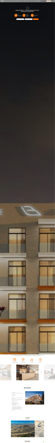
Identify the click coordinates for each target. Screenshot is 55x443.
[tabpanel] (34, 398)
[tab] (17, 401)
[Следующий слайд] (41, 372)
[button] (49, 1)
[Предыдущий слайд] (13, 372)
